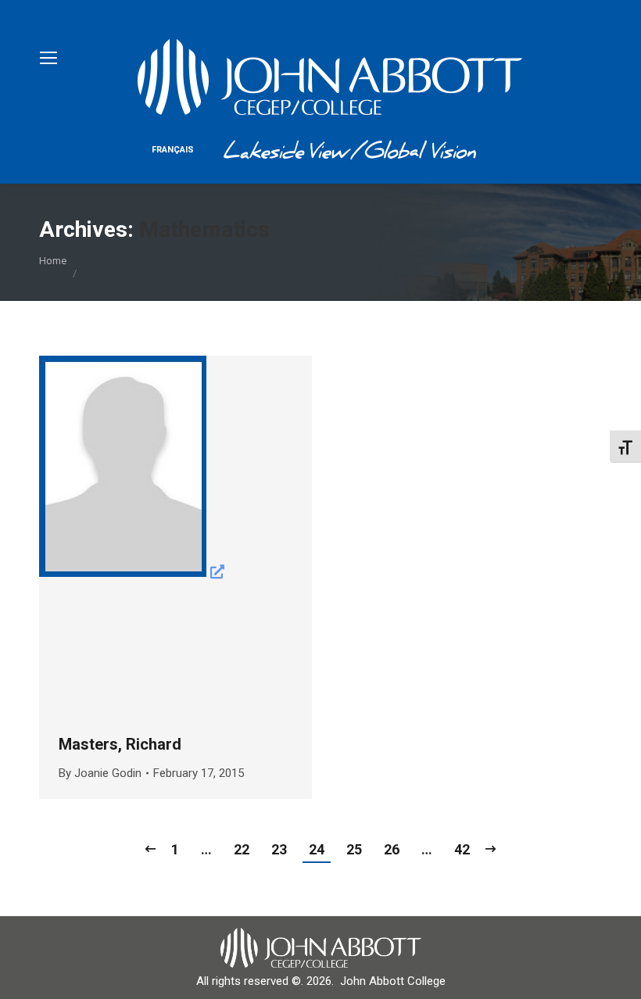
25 (354, 849)
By (100, 773)
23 (279, 849)
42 (462, 849)
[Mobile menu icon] (48, 57)
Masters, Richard (120, 744)
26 (391, 849)
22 (241, 849)
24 (316, 849)
